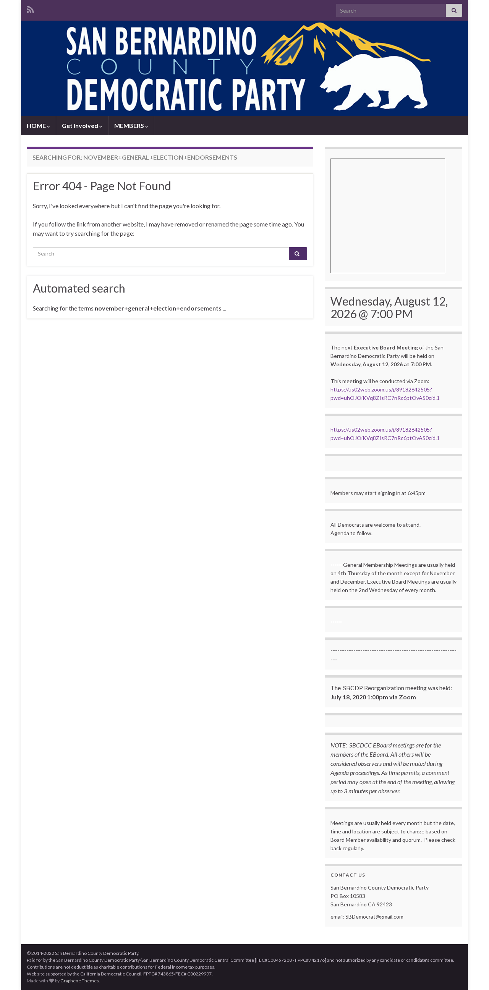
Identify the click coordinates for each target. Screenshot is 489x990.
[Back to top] (471, 972)
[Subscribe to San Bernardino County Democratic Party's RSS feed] (30, 8)
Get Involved (80, 125)
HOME (37, 125)
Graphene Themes (79, 981)
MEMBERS (129, 125)
